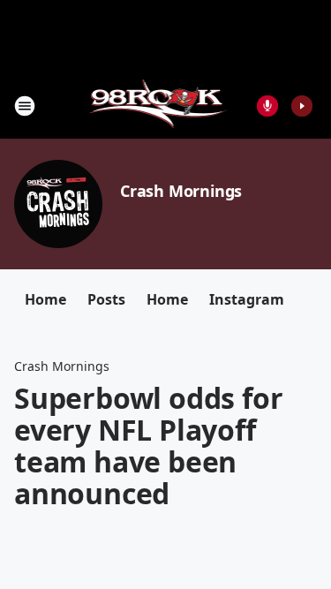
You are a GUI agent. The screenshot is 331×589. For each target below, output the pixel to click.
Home (45, 299)
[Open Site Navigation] (24, 106)
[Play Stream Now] (301, 106)
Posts (106, 299)
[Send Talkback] (267, 106)
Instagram (246, 299)
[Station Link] (160, 105)
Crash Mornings (181, 190)
